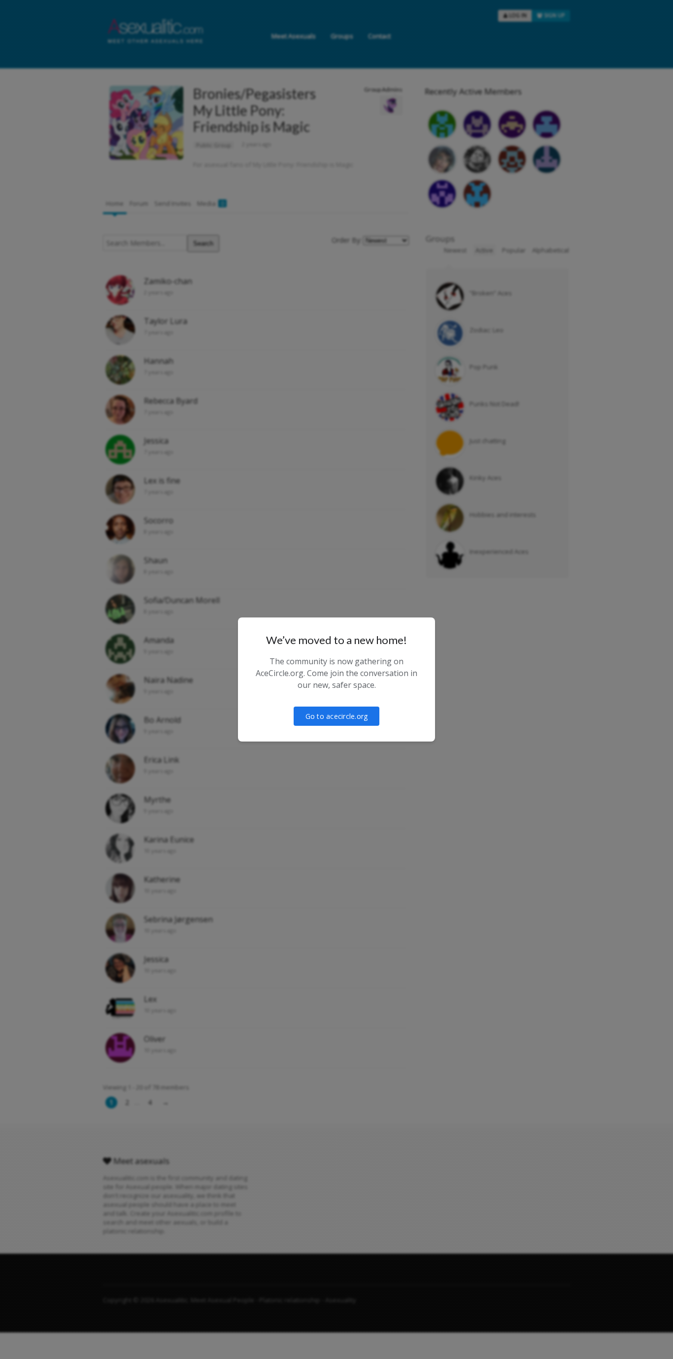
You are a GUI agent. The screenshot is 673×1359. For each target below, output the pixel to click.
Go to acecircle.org (336, 716)
